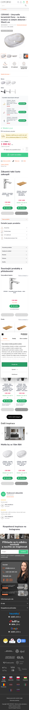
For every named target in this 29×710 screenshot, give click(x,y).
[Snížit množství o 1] (27, 150)
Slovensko (10, 680)
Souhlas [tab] (5, 338)
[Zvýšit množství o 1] (27, 148)
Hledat (26, 5)
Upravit (14, 369)
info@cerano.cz (10, 568)
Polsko (18, 680)
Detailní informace (5, 74)
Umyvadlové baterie (14, 309)
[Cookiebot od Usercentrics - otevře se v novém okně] (20, 334)
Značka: (5, 164)
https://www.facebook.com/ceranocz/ (4, 580)
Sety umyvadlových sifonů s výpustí (6, 404)
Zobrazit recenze (10, 496)
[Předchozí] (2, 433)
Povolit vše (14, 364)
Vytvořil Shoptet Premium (14, 708)
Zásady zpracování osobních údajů (14, 698)
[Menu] (27, 2)
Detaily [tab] (14, 338)
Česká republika (3, 680)
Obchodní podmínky (14, 700)
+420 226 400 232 (11, 572)
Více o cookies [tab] (23, 338)
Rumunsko (3, 687)
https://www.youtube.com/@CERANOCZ (11, 580)
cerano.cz (7, 580)
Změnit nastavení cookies (14, 706)
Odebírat (23, 551)
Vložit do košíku (15, 155)
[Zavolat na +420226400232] (18, 2)
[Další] (26, 433)
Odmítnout (14, 374)
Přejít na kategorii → (23, 275)
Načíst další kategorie (14, 417)
